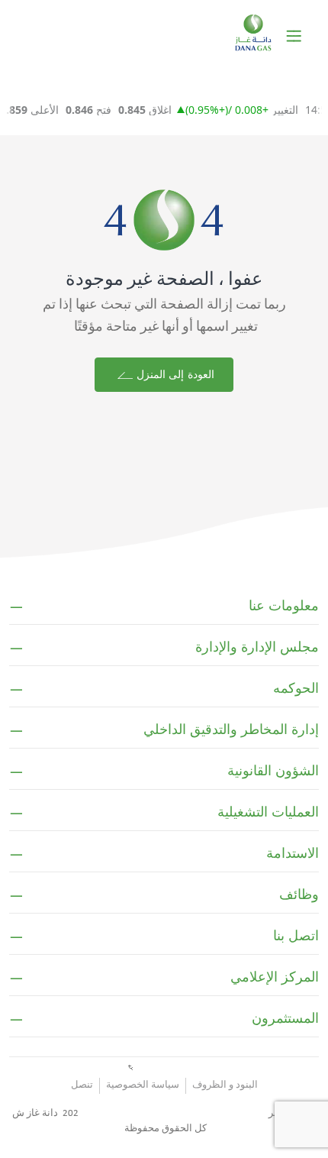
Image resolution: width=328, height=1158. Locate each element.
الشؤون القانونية (273, 770)
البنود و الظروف (225, 1085)
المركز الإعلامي (274, 977)
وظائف (299, 894)
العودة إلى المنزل (173, 374)
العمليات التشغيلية (268, 812)
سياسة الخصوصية (142, 1085)
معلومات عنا (284, 605)
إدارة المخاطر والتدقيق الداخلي (231, 729)
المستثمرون (285, 1018)
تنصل (82, 1085)
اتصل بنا (296, 935)
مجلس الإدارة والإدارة (257, 647)
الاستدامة (292, 853)
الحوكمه (296, 688)
